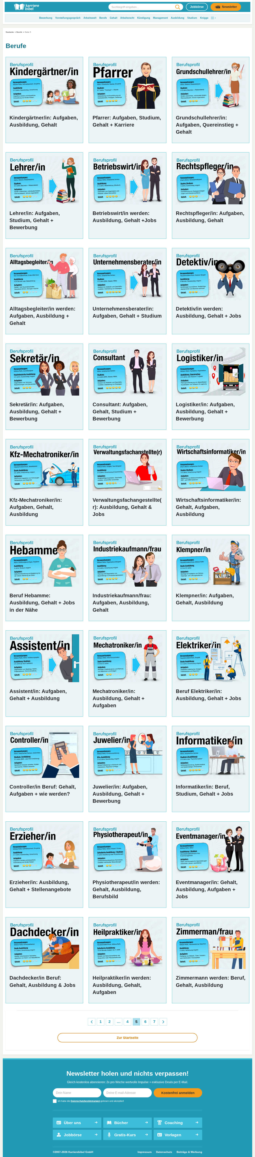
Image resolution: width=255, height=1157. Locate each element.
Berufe (103, 17)
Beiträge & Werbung (189, 1151)
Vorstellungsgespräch (67, 17)
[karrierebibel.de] (26, 7)
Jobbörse (197, 6)
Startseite (10, 32)
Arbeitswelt (89, 17)
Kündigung (143, 17)
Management (160, 17)
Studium (192, 17)
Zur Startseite (127, 1038)
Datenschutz (164, 1151)
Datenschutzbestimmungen (85, 1101)
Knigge (204, 17)
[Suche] (177, 7)
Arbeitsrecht (127, 17)
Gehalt (113, 17)
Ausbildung (177, 17)
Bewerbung (45, 17)
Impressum (145, 1151)
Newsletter (229, 6)
